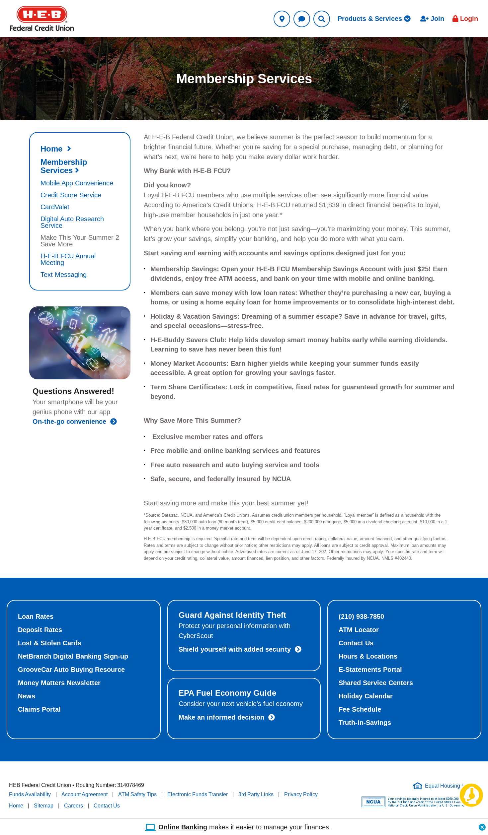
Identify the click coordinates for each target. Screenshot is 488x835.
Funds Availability (30, 794)
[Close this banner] (482, 825)
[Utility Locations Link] (282, 19)
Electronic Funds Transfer (197, 794)
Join (436, 18)
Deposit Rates (40, 629)
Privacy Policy (301, 794)
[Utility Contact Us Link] (301, 19)
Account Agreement (84, 794)
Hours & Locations (368, 656)
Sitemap (43, 805)
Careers (73, 805)
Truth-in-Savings (365, 722)
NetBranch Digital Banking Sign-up (73, 656)
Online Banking (182, 827)
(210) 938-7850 (361, 616)
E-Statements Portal (370, 669)
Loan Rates (35, 616)
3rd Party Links (256, 794)
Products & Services (371, 18)
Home (16, 805)
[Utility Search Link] (321, 19)
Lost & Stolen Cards (49, 643)
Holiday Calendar (366, 696)
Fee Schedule (360, 709)
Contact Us (356, 643)
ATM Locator (359, 629)
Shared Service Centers (376, 682)
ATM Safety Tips (137, 794)
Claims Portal (39, 709)
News (26, 696)
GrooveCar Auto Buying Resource (71, 669)
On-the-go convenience (71, 421)
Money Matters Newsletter (59, 682)
